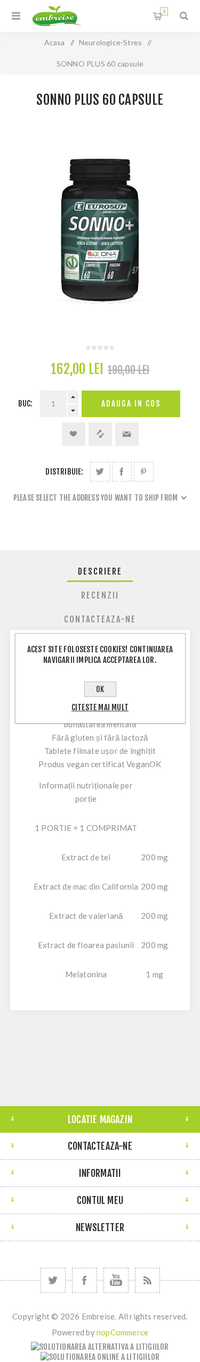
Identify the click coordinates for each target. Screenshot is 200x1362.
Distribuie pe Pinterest (144, 471)
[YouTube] (116, 1280)
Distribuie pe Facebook (122, 471)
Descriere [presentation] (100, 571)
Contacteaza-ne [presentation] (100, 619)
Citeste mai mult (100, 707)
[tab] (100, 571)
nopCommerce (122, 1332)
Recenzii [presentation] (100, 595)
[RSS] (147, 1280)
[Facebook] (84, 1280)
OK (100, 689)
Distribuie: (64, 472)
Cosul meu (164, 11)
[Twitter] (53, 1280)
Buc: (25, 403)
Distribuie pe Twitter (100, 471)
